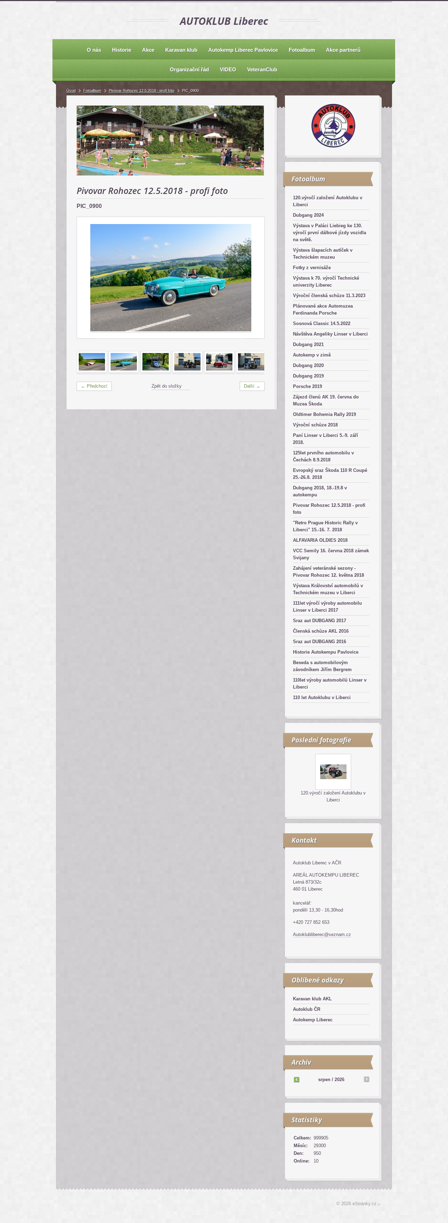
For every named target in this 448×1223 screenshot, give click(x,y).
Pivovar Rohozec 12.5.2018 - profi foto (329, 509)
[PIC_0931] (155, 371)
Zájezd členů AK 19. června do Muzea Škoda (326, 400)
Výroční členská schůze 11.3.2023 (329, 295)
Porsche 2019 (307, 386)
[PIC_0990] (219, 371)
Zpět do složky (167, 386)
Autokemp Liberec (312, 1019)
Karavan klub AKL (312, 998)
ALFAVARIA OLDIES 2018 (320, 540)
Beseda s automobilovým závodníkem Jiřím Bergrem (322, 666)
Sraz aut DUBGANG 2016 (319, 641)
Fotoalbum (92, 90)
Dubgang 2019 (308, 376)
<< (296, 1079)
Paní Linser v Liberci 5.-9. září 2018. (325, 439)
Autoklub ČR (306, 1009)
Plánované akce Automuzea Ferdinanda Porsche (323, 309)
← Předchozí (94, 386)
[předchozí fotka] (88, 278)
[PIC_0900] (123, 371)
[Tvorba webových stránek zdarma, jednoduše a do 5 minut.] (379, 1204)
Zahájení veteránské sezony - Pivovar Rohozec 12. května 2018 (328, 572)
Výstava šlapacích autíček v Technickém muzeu (322, 253)
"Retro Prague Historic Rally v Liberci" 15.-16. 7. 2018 (325, 526)
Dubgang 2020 (308, 365)
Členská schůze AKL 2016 (321, 631)
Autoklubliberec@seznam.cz (322, 934)
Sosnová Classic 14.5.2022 (321, 323)
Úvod (71, 90)
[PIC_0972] (187, 371)
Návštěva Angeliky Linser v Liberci (330, 334)
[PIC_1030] (251, 371)
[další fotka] (253, 278)
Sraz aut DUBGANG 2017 (319, 620)
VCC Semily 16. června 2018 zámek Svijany (331, 554)
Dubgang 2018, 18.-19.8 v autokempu (320, 491)
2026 (339, 1079)
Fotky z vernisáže (312, 267)
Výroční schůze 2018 (315, 424)
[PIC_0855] (92, 371)
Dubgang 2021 (308, 344)
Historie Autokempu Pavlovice (325, 652)
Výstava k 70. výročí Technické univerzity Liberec (326, 281)
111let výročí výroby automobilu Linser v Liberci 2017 (327, 606)
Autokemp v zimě (312, 355)
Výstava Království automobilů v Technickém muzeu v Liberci (328, 589)
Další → (252, 386)
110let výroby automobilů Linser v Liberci (329, 683)
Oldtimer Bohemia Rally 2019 (324, 414)
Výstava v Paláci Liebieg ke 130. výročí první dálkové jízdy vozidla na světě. (329, 232)
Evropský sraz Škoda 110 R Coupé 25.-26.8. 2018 (330, 474)
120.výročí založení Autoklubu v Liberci (327, 201)
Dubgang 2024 (308, 215)
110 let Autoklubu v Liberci (322, 697)
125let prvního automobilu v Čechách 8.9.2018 (323, 456)
